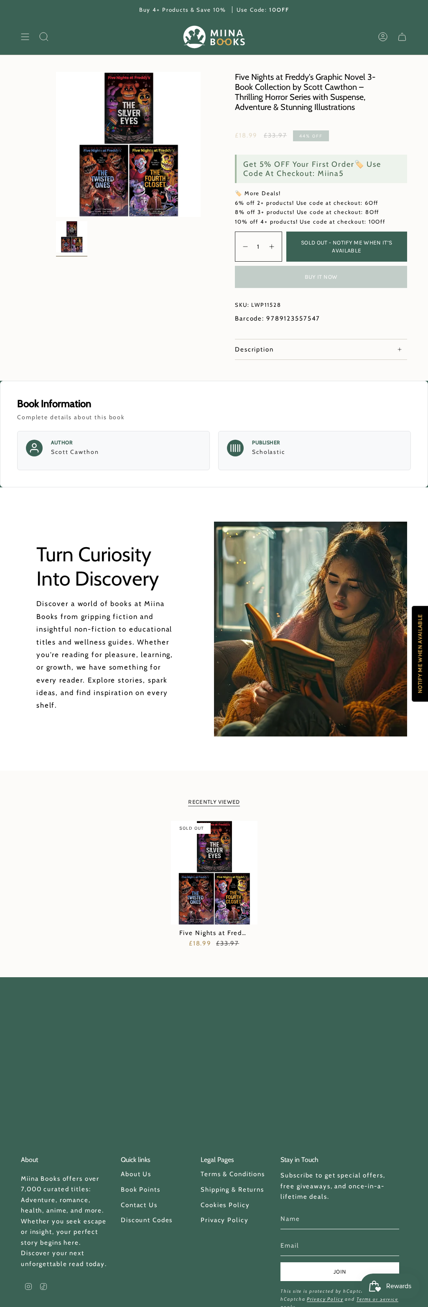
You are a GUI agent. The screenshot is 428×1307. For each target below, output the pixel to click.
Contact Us (139, 1205)
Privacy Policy (224, 1220)
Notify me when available (419, 653)
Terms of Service (377, 1299)
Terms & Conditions (233, 1174)
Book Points (140, 1189)
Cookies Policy (225, 1205)
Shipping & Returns (232, 1189)
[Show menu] (25, 36)
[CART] (402, 36)
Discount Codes (147, 1220)
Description (254, 349)
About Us (136, 1174)
